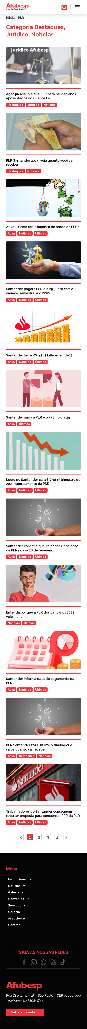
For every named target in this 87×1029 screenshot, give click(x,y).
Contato (14, 925)
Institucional (17, 879)
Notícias (42, 34)
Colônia (14, 912)
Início (10, 17)
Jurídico (17, 34)
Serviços (14, 905)
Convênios (16, 899)
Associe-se (16, 918)
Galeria (13, 892)
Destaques (49, 27)
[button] (77, 6)
